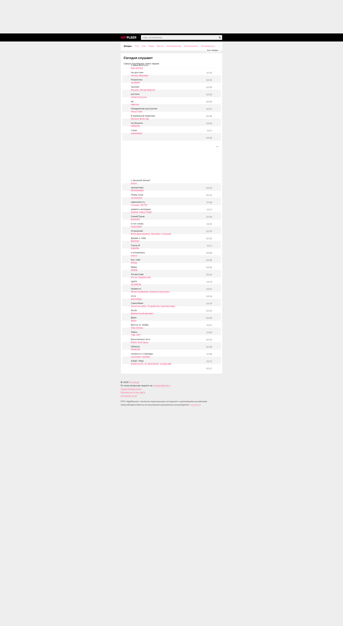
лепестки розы (139, 97)
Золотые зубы (138, 306)
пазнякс (146, 356)
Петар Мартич (147, 89)
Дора (133, 320)
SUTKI (144, 205)
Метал (160, 46)
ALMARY (135, 82)
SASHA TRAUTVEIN (141, 212)
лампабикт (137, 133)
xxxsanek (136, 356)
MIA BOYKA (137, 68)
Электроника (191, 46)
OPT (138, 335)
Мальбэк (156, 233)
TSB (133, 335)
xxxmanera (136, 197)
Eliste (134, 342)
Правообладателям (131, 389)
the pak (135, 89)
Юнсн (134, 183)
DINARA (135, 248)
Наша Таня (136, 111)
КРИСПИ (135, 349)
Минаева (143, 75)
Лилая (134, 75)
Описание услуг (129, 395)
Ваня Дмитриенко (140, 233)
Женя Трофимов (139, 291)
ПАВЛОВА (136, 226)
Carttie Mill (165, 364)
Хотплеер (134, 382)
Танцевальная (208, 46)
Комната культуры (159, 291)
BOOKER (135, 219)
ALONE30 (136, 284)
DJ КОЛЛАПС (152, 364)
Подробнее (195, 404)
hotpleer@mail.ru (162, 385)
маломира (136, 298)
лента (134, 255)
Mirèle (134, 262)
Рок (144, 46)
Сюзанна (166, 233)
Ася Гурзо (143, 342)
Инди (151, 46)
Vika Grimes (137, 327)
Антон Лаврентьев (141, 277)
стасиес (135, 205)
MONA (134, 270)
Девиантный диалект (142, 313)
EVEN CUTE (137, 364)
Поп (137, 46)
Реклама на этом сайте (133, 392)
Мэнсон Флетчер (140, 118)
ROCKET (135, 241)
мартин (135, 104)
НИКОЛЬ (135, 126)
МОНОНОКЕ (137, 190)
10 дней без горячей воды (161, 306)
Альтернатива (173, 46)
